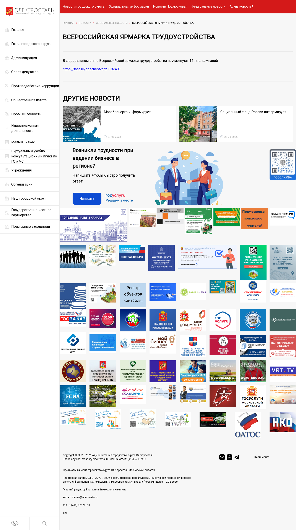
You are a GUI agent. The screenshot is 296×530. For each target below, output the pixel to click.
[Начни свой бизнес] (73, 423)
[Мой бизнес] (163, 344)
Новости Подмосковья (170, 6)
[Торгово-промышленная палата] (253, 294)
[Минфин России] (73, 296)
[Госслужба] (283, 177)
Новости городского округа (83, 6)
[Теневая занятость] (73, 262)
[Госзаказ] (73, 320)
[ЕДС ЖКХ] (73, 371)
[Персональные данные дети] (73, 344)
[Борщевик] (213, 425)
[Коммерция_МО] (108, 423)
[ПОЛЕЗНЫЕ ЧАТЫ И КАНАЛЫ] (93, 225)
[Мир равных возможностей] (133, 344)
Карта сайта (261, 457)
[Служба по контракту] (132, 262)
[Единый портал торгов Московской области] (283, 320)
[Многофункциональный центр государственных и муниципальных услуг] (193, 320)
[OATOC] (248, 425)
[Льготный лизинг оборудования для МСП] (198, 225)
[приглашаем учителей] (254, 225)
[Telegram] (237, 457)
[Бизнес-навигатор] (253, 346)
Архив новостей (241, 6)
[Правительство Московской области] (163, 320)
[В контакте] (222, 457)
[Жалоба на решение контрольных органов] (163, 296)
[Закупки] (163, 371)
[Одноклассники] (229, 457)
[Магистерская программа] (283, 397)
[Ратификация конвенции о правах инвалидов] (102, 344)
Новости (85, 22)
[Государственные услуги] (223, 320)
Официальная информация (129, 6)
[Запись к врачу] (283, 346)
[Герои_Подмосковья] (170, 225)
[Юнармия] (223, 397)
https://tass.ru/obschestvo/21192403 (92, 69)
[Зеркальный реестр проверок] (163, 397)
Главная (68, 22)
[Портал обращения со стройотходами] (226, 225)
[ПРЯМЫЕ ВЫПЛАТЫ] (283, 296)
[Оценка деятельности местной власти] (102, 262)
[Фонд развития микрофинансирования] (193, 397)
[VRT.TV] (283, 371)
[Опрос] (207, 262)
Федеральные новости (208, 6)
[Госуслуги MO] (253, 397)
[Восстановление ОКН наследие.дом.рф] (142, 225)
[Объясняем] (283, 225)
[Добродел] (223, 294)
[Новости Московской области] (193, 296)
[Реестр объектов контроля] (133, 296)
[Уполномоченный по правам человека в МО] (133, 320)
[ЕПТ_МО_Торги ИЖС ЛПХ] (178, 425)
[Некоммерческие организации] (283, 425)
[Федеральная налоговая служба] (253, 320)
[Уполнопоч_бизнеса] (161, 262)
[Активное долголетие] (133, 397)
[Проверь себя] (223, 346)
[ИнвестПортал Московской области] (102, 320)
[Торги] (253, 262)
